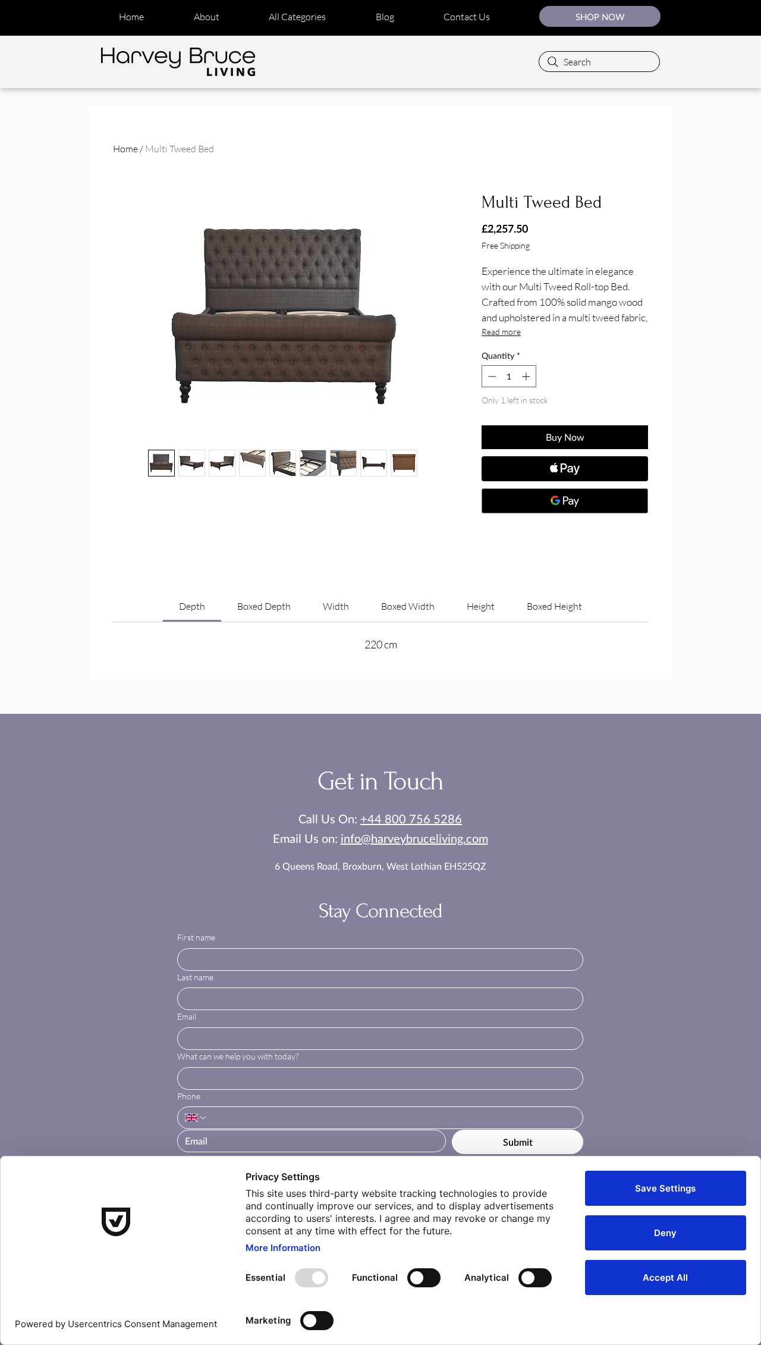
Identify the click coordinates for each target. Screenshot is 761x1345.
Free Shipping (506, 245)
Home (125, 149)
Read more (501, 332)
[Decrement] (490, 376)
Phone (188, 1096)
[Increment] (527, 376)
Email (186, 1016)
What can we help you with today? (237, 1056)
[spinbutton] (509, 376)
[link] (192, 606)
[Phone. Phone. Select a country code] (196, 1118)
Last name (195, 977)
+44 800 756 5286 (411, 818)
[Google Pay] (565, 500)
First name (196, 937)
